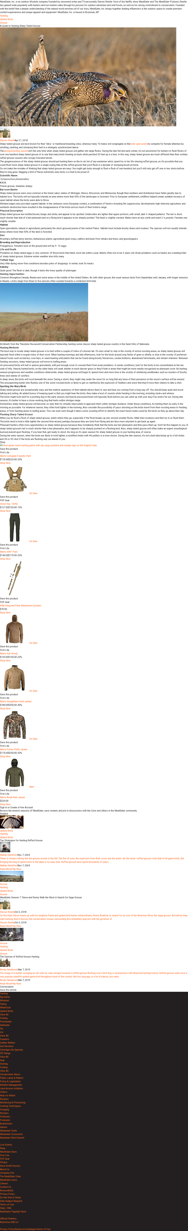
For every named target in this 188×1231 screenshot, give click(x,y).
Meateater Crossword (11, 1134)
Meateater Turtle (8, 1130)
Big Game (5, 997)
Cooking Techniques (10, 1106)
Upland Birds (6, 19)
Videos (3, 1092)
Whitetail (4, 1000)
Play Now (16, 869)
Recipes (4, 1099)
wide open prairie (139, 143)
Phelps (3, 1162)
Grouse (3, 22)
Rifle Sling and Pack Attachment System (20, 605)
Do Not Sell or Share (10, 1197)
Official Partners (8, 1218)
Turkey (3, 1004)
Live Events (6, 1144)
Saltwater (5, 1025)
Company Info (7, 1172)
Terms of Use (7, 1204)
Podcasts (5, 1116)
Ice (1, 1032)
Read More (5, 869)
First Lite (4, 1155)
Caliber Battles (7, 1042)
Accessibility (6, 1190)
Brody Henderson (9, 969)
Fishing (3, 1018)
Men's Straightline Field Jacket (15, 701)
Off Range (5, 1053)
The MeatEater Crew (10, 1176)
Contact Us (5, 1187)
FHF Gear (5, 1158)
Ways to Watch (7, 1095)
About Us (4, 1169)
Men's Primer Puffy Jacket (13, 749)
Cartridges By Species (11, 1049)
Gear (2, 1060)
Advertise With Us (9, 1222)
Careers (4, 1183)
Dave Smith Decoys (10, 1165)
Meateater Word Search (12, 1137)
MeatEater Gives (8, 1180)
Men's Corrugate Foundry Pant (15, 456)
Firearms (4, 1039)
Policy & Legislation (10, 1081)
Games (3, 1127)
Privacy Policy (7, 1194)
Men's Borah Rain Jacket (12, 797)
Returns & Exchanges (25, 1229)
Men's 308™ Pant (8, 551)
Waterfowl (5, 1007)
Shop (2, 1148)
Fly (1, 1028)
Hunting (4, 15)
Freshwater (6, 1021)
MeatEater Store (8, 1151)
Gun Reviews (6, 1046)
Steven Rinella (7, 140)
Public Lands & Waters (11, 1078)
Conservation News (10, 1074)
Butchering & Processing (12, 1102)
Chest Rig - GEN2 (9, 503)
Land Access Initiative (11, 1088)
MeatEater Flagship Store (13, 1211)
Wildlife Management (11, 1085)
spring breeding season (16, 151)
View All (4, 1014)
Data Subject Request (11, 1201)
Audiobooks (6, 1123)
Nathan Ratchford (9, 855)
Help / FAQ (5, 1208)
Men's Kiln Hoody (9, 653)
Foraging (4, 1109)
